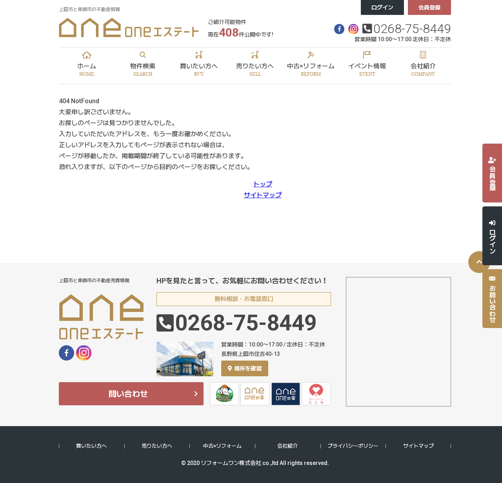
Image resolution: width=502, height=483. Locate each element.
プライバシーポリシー (352, 446)
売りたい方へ (157, 446)
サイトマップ (263, 195)
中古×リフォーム (222, 446)
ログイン (382, 7)
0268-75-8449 (412, 28)
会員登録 (429, 7)
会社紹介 (287, 446)
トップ (262, 184)
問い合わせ (128, 394)
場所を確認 (248, 368)
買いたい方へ (91, 446)
